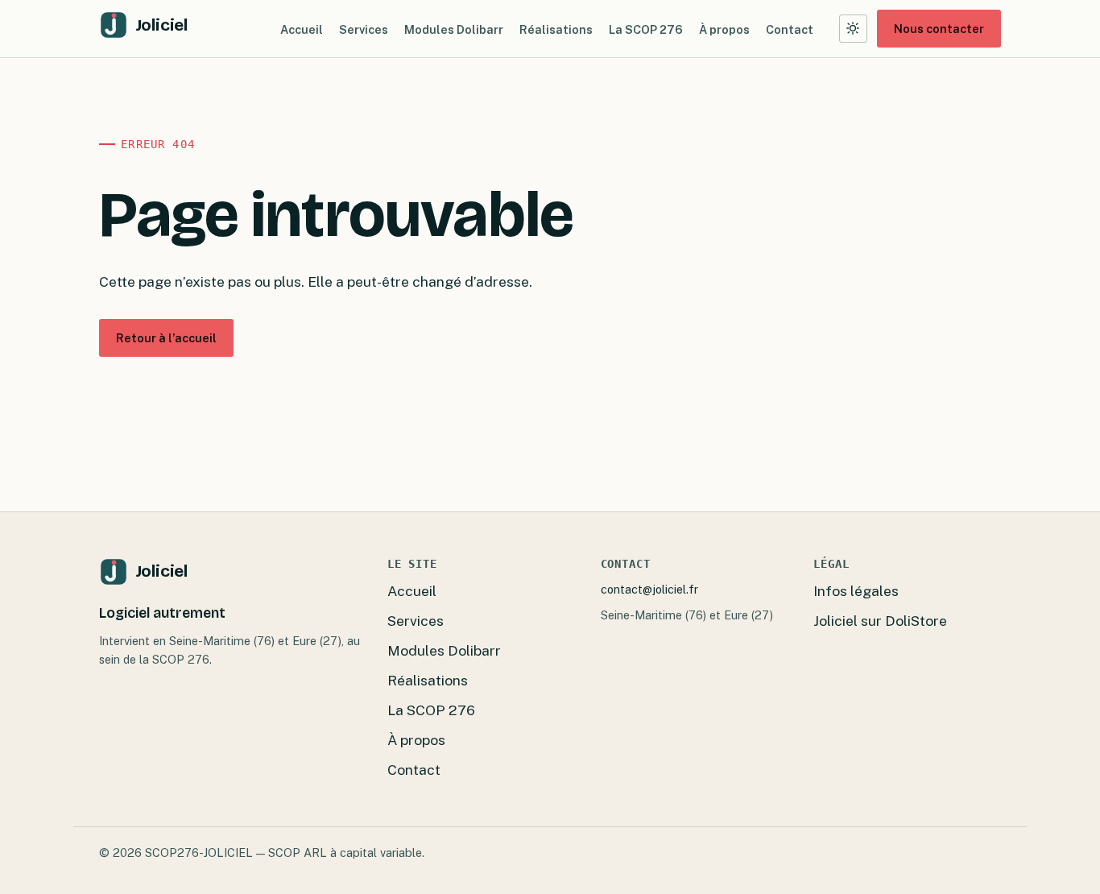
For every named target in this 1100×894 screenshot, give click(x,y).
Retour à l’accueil (166, 338)
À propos (724, 28)
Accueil (301, 28)
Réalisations (556, 28)
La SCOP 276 (646, 28)
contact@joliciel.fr (649, 589)
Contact (789, 28)
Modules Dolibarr (453, 28)
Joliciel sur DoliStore (880, 620)
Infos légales (856, 590)
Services (363, 28)
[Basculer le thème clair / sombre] (853, 28)
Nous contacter (939, 28)
